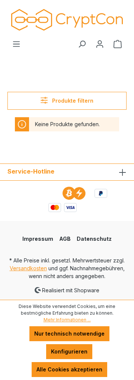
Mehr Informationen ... (67, 320)
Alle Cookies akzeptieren (69, 369)
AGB (65, 239)
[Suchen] (82, 44)
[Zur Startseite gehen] (67, 20)
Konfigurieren (69, 351)
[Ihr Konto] (100, 44)
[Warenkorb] (118, 44)
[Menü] (16, 44)
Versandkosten (28, 268)
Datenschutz (94, 239)
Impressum (37, 239)
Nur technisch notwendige (69, 333)
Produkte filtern (72, 100)
